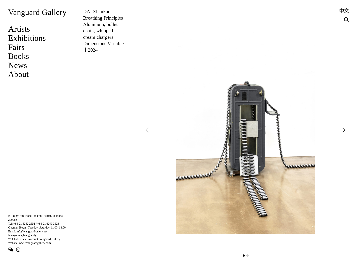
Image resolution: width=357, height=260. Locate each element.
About (18, 74)
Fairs (16, 47)
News (17, 65)
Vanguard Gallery (37, 12)
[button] (244, 255)
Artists (19, 29)
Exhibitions (27, 38)
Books (18, 56)
